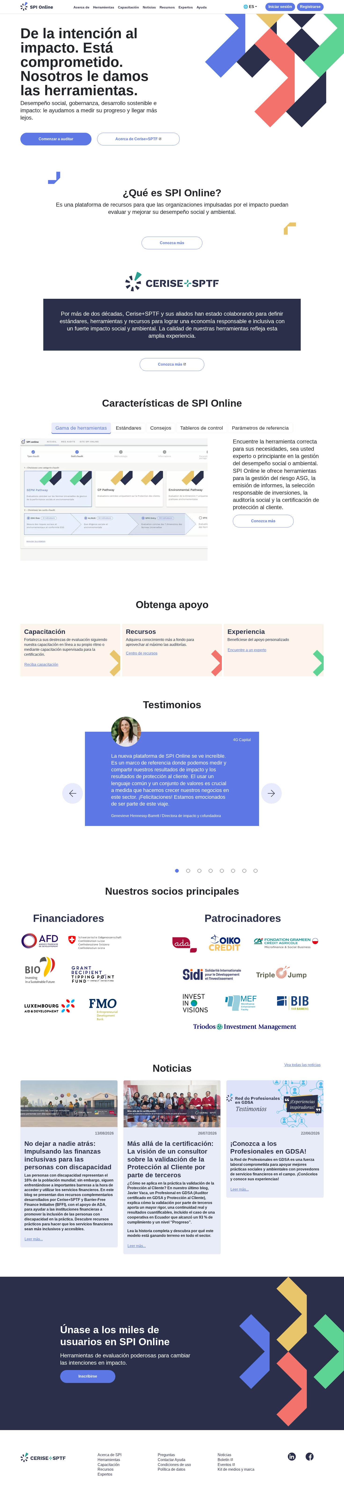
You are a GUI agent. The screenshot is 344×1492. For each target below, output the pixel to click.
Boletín (223, 1460)
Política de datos (171, 1469)
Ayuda (202, 7)
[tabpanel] (172, 501)
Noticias (149, 7)
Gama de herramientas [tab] (81, 428)
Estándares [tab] (128, 428)
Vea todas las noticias (302, 1065)
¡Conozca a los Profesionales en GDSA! (268, 1147)
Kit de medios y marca (236, 1469)
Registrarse (310, 7)
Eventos (224, 1465)
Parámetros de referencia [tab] (260, 428)
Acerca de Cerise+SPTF (136, 139)
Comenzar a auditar (56, 139)
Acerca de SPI (109, 1455)
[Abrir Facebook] (310, 1456)
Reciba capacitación (41, 664)
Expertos (186, 7)
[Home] (36, 6)
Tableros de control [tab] (201, 428)
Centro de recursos (141, 653)
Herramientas (103, 7)
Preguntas (166, 1455)
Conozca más (172, 243)
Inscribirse (87, 1376)
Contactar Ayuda (171, 1460)
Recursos (167, 7)
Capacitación (128, 7)
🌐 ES (248, 7)
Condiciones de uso (174, 1465)
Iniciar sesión (280, 7)
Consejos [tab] (160, 428)
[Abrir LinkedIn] (292, 1456)
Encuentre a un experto (247, 650)
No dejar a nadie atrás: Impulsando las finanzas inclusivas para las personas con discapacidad (67, 1155)
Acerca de (81, 7)
